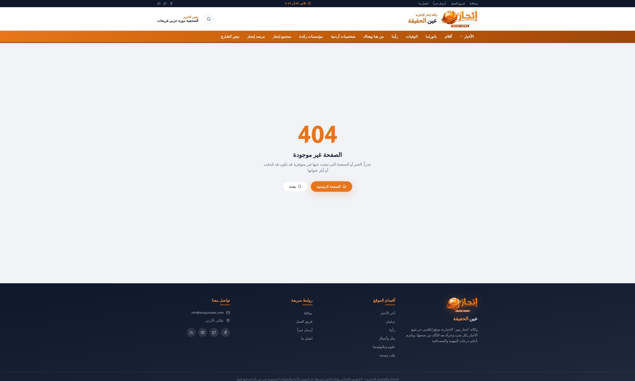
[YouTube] (158, 3)
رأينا (395, 36)
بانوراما (431, 36)
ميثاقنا (474, 3)
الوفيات (412, 36)
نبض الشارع (230, 36)
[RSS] (191, 332)
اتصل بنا (423, 3)
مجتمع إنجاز (282, 36)
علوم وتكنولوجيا (384, 347)
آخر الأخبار (387, 313)
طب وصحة (387, 355)
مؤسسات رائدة (311, 36)
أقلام (448, 36)
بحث (292, 186)
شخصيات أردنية (343, 36)
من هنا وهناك (373, 36)
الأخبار (469, 36)
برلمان (390, 321)
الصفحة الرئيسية (329, 186)
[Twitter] (165, 3)
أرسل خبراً (439, 3)
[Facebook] (171, 3)
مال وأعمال (387, 338)
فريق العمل (458, 3)
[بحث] (209, 19)
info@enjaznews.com (207, 313)
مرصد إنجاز (256, 36)
